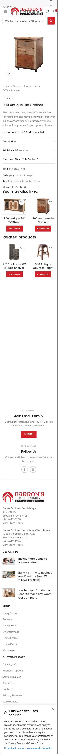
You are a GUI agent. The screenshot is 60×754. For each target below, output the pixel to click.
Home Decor (9, 644)
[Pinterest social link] (25, 187)
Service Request (11, 676)
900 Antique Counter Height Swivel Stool (43, 268)
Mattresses (9, 650)
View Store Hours (12, 522)
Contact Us (9, 689)
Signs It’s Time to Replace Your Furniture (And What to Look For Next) (35, 576)
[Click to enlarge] (8, 74)
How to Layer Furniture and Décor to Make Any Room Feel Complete (35, 594)
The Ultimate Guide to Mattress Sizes (32, 560)
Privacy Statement (13, 695)
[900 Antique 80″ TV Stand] (14, 206)
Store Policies (10, 701)
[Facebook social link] (12, 187)
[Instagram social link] (51, 5)
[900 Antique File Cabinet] (43, 206)
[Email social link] (21, 187)
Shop (16, 85)
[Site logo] (27, 11)
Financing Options (12, 670)
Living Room (9, 613)
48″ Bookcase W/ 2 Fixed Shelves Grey (14, 268)
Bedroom (7, 619)
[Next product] (12, 98)
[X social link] (16, 187)
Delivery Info (9, 664)
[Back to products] (8, 98)
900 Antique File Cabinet (43, 220)
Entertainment (10, 631)
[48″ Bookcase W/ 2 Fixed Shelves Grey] (14, 252)
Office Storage (11, 90)
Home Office (30, 85)
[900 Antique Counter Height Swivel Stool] (43, 252)
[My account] (47, 11)
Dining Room (9, 625)
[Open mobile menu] (5, 11)
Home (6, 85)
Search (51, 21)
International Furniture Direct (25, 180)
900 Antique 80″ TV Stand (14, 220)
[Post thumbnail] (8, 561)
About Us (8, 682)
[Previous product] (4, 98)
